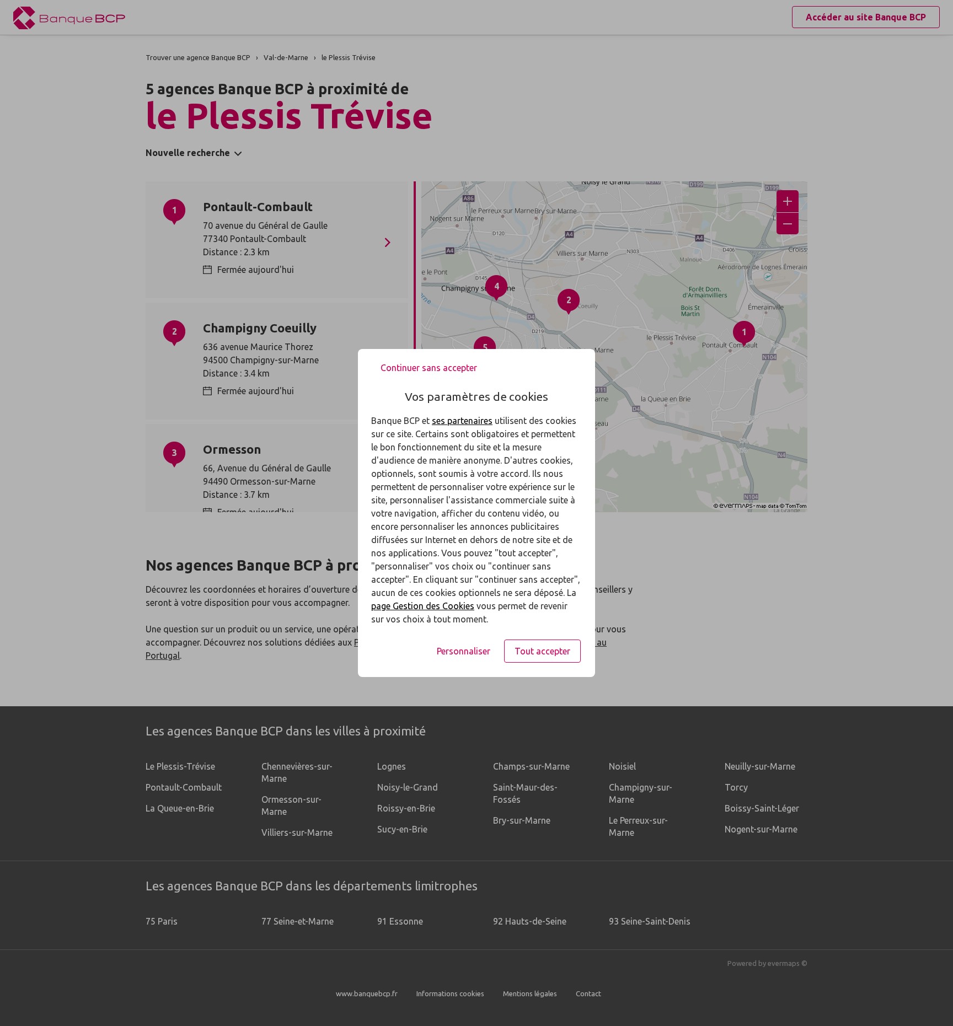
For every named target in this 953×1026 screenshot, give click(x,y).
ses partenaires (462, 421)
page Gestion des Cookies (422, 606)
